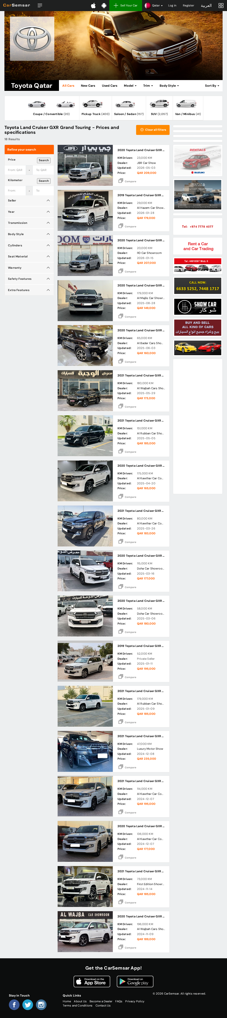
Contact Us (103, 1005)
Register (188, 5)
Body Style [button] (168, 86)
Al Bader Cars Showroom (154, 343)
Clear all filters (155, 130)
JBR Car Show (146, 163)
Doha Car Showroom (151, 568)
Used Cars (109, 86)
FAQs (118, 1001)
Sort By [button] (211, 86)
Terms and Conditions (77, 1005)
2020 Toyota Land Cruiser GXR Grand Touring (150, 150)
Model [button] (129, 86)
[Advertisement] (197, 426)
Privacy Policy (134, 1001)
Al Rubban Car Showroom (154, 433)
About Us (80, 1001)
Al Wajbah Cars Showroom (155, 388)
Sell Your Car (129, 5)
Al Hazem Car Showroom (154, 208)
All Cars (68, 86)
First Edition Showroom (153, 884)
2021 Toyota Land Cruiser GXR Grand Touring (149, 375)
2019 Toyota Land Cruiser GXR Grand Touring (149, 195)
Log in (172, 5)
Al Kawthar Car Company (154, 478)
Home (67, 1001)
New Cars (88, 86)
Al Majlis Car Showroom (153, 298)
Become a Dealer (101, 1001)
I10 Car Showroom (149, 253)
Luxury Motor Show (150, 749)
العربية (206, 5)
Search (44, 160)
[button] (40, 5)
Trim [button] (147, 86)
